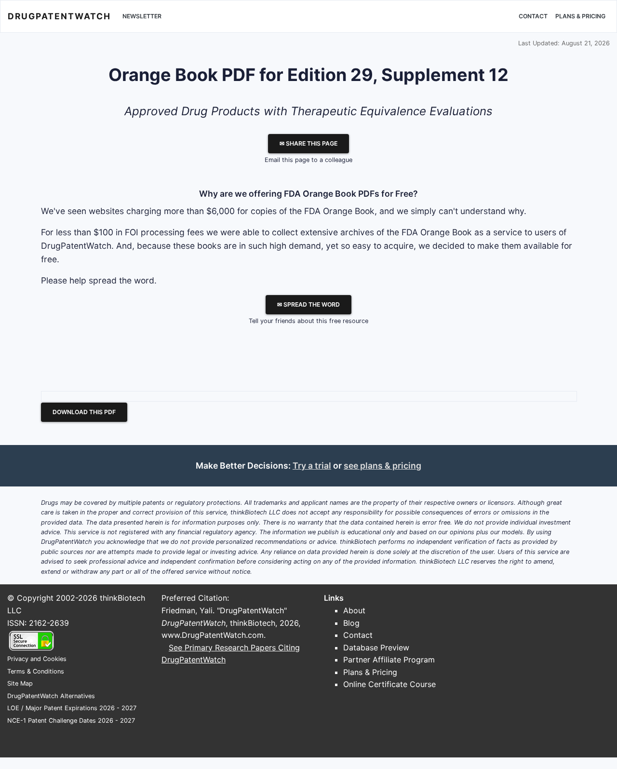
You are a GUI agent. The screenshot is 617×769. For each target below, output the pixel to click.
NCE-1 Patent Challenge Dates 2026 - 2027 (71, 720)
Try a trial (312, 465)
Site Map (20, 683)
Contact (533, 16)
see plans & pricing (382, 465)
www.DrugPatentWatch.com (212, 635)
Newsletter (141, 16)
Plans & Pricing (580, 16)
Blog (351, 623)
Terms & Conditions (35, 671)
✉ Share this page (308, 143)
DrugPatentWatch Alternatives (51, 696)
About (354, 610)
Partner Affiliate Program (389, 659)
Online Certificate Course (389, 684)
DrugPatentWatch (59, 16)
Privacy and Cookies (37, 658)
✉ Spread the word (308, 304)
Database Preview (376, 647)
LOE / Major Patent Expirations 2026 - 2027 (71, 708)
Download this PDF (84, 412)
